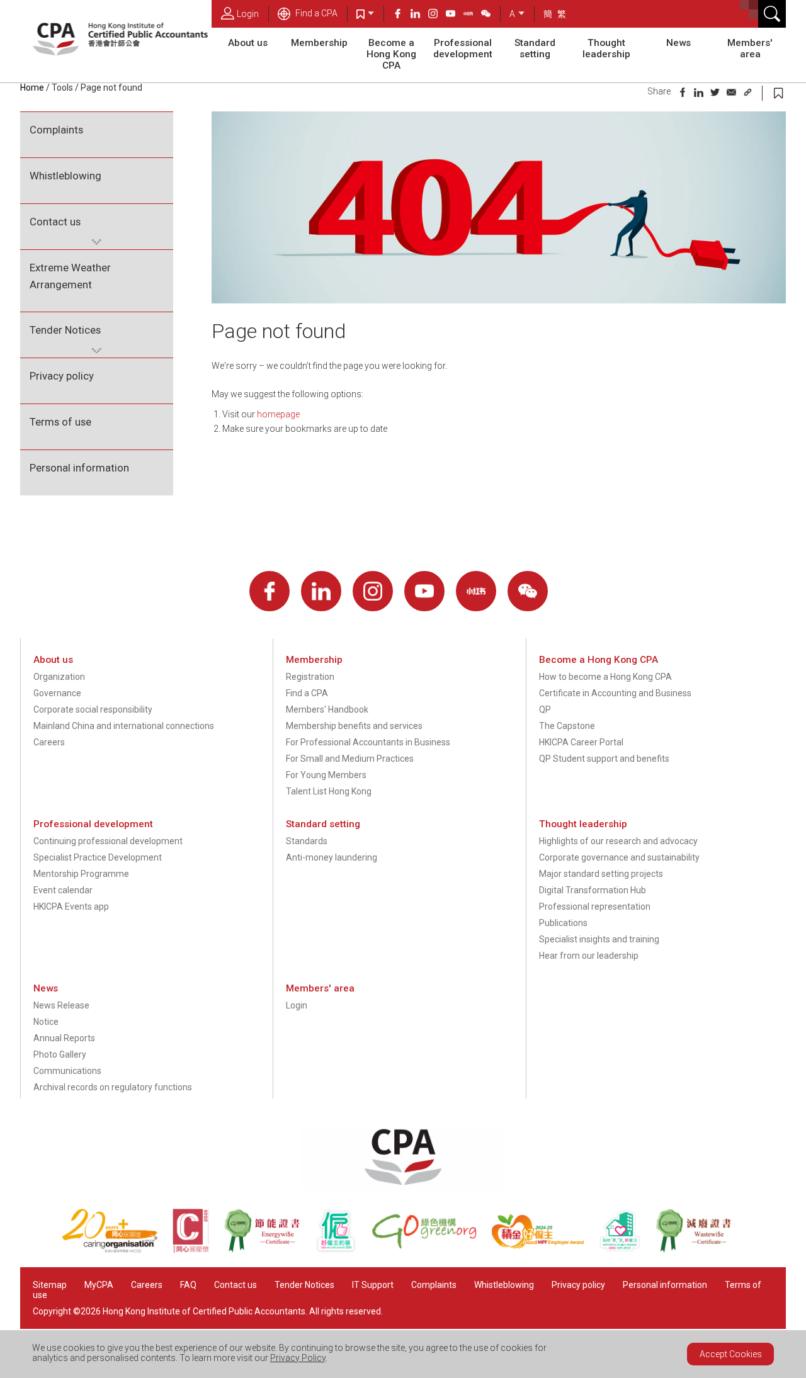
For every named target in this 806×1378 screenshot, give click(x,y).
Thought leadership (606, 48)
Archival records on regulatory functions (112, 1087)
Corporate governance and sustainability (619, 857)
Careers (49, 742)
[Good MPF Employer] (545, 1250)
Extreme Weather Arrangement (70, 276)
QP (545, 709)
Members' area (750, 48)
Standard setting (534, 48)
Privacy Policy (298, 1358)
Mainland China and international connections (123, 726)
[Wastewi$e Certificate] (700, 1250)
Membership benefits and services (354, 726)
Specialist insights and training (599, 939)
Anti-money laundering (331, 857)
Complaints (56, 129)
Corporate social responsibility (92, 709)
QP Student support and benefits (604, 759)
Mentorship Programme (81, 874)
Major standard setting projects (601, 874)
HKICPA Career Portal (581, 742)
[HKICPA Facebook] (402, 15)
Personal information (79, 467)
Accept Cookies (731, 1354)
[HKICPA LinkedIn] (419, 15)
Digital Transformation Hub (592, 890)
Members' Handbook (327, 709)
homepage (278, 414)
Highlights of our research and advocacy (618, 841)
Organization (59, 677)
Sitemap (50, 1285)
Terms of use (60, 421)
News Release (61, 1005)
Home (32, 87)
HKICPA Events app (71, 906)
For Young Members (326, 775)
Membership (319, 42)
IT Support (373, 1285)
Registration (310, 677)
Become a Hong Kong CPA (391, 54)
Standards (306, 841)
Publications (563, 923)
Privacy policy (62, 376)
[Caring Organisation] (117, 1250)
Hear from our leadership (589, 956)
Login (248, 14)
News (678, 42)
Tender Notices (65, 330)
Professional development (462, 48)
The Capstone (567, 726)
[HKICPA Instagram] (437, 15)
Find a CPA (315, 13)
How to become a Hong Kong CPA (605, 677)
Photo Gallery (59, 1054)
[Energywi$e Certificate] (269, 1250)
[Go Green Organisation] (431, 1250)
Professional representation (594, 906)
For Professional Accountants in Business (368, 742)
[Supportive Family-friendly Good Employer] (627, 1250)
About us (248, 42)
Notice (46, 1022)
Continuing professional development (108, 841)
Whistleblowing (65, 175)
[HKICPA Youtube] (454, 15)
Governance (57, 693)
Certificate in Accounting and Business (615, 693)
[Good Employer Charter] (343, 1250)
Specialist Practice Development (97, 857)
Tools (62, 87)
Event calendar (63, 890)
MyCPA (98, 1285)
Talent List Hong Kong (329, 791)
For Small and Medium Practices (350, 759)
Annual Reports (64, 1038)
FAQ (188, 1285)
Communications (67, 1071)
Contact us (55, 221)
